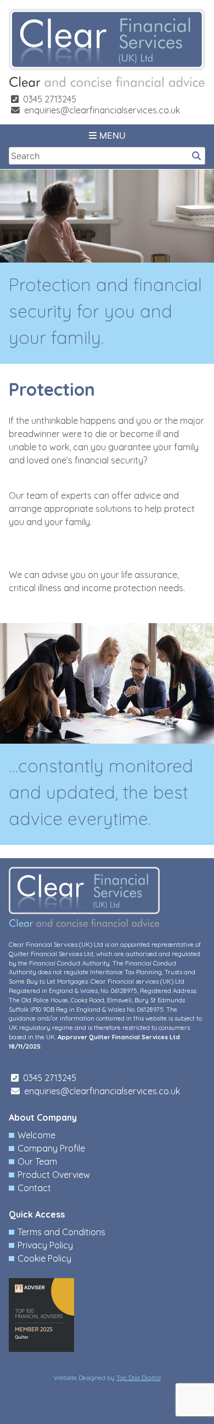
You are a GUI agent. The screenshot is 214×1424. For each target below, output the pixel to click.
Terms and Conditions (61, 1231)
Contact (34, 1187)
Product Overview (54, 1174)
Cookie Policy (44, 1258)
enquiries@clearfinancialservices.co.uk (102, 110)
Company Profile (51, 1148)
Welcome (36, 1135)
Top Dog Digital (138, 1378)
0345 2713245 (49, 99)
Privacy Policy (45, 1245)
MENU (111, 135)
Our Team (37, 1161)
